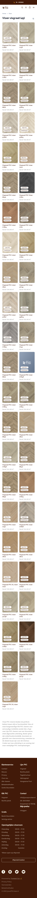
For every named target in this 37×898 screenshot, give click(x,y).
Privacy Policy (7, 882)
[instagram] (10, 872)
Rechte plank (25, 772)
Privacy (4, 775)
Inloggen (23, 810)
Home (4, 13)
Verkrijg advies (7, 819)
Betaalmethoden (8, 784)
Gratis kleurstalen (8, 788)
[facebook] (3, 872)
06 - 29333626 (19, 2)
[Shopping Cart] (30, 7)
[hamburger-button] (34, 7)
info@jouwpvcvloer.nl (28, 797)
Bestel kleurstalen (8, 816)
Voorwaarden (6, 885)
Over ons (5, 778)
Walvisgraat (24, 778)
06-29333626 (25, 801)
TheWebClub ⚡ (16, 878)
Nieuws (4, 772)
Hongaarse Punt (26, 781)
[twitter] (17, 872)
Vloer (10, 13)
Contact (4, 769)
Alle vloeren (6, 781)
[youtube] (23, 872)
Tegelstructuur (25, 775)
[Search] (22, 7)
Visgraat (23, 769)
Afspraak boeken (18, 860)
